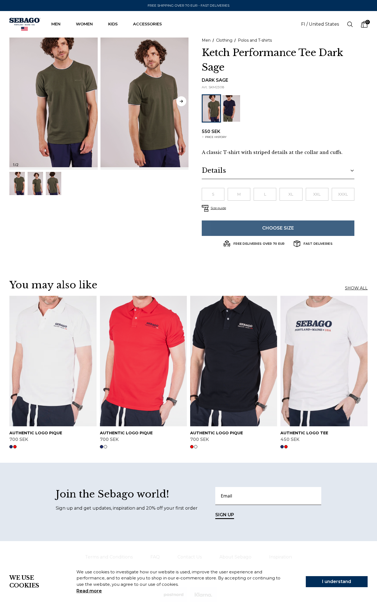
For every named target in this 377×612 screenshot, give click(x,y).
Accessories (147, 24)
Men (55, 24)
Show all (356, 288)
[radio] (213, 194)
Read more (89, 591)
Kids (113, 24)
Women (84, 24)
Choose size (278, 228)
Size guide (218, 208)
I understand (336, 581)
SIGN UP (224, 514)
